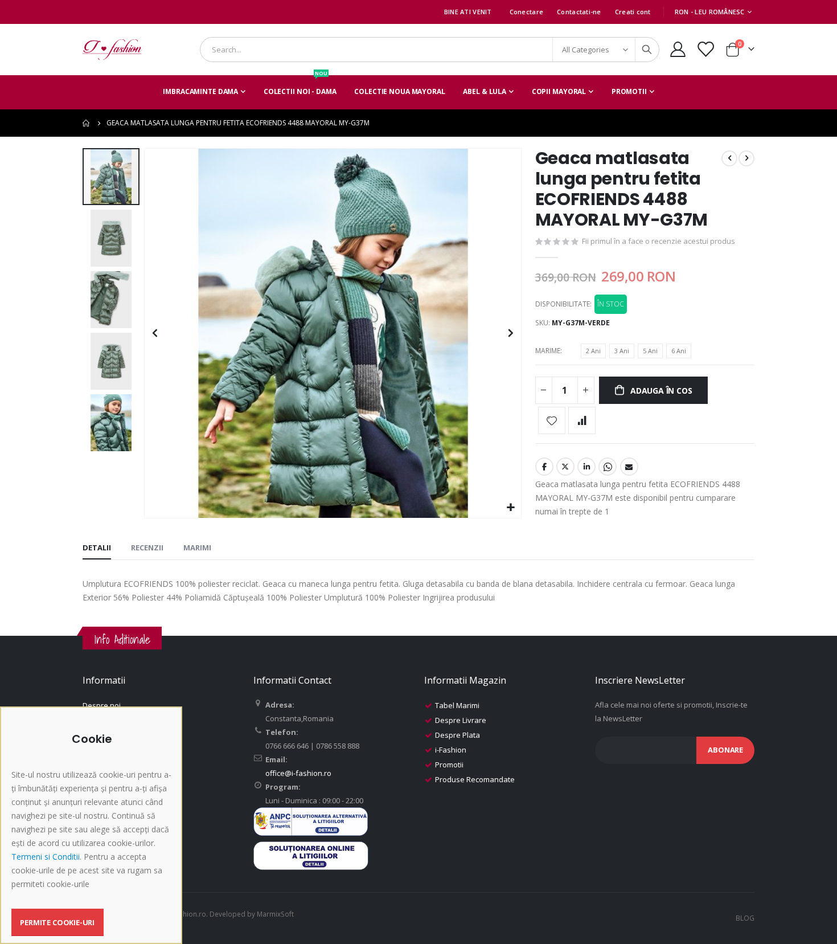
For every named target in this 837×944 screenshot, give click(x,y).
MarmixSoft (275, 913)
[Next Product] (746, 158)
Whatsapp (607, 466)
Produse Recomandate (475, 779)
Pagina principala (87, 123)
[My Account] (677, 49)
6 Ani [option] (678, 350)
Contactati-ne (579, 11)
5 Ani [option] (650, 350)
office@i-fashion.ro (298, 773)
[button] (511, 508)
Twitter (565, 466)
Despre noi (102, 705)
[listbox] (637, 353)
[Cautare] (647, 50)
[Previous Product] (729, 158)
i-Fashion (450, 750)
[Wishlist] (705, 49)
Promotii (449, 764)
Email (629, 466)
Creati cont (633, 11)
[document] (92, 834)
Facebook (544, 466)
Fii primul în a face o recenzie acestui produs (658, 241)
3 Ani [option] (621, 350)
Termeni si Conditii (45, 856)
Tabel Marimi (457, 705)
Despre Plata (457, 735)
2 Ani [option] (593, 350)
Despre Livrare (460, 720)
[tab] (97, 548)
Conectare (526, 11)
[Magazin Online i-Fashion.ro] (112, 49)
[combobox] (429, 50)
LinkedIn (586, 466)
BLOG (745, 917)
